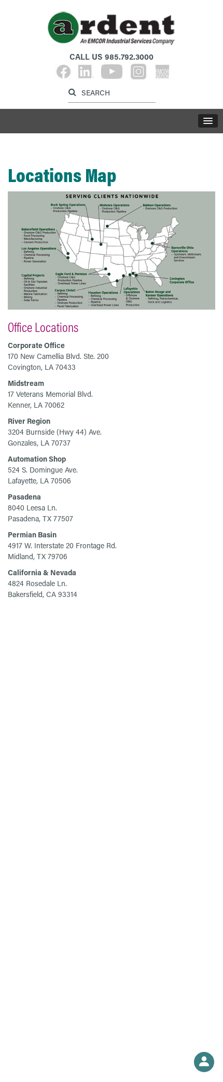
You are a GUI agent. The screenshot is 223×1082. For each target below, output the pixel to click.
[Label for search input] (110, 92)
